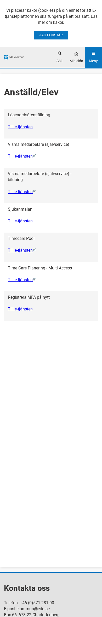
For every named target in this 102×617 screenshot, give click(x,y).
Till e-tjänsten (20, 126)
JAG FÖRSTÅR (51, 35)
